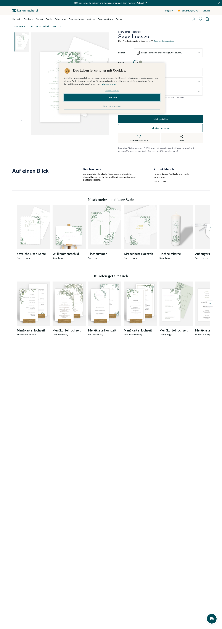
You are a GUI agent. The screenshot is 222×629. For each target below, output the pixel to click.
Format (121, 52)
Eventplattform (105, 19)
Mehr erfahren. (109, 84)
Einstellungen (112, 90)
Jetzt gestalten (160, 119)
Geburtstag (60, 19)
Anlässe (91, 19)
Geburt (39, 19)
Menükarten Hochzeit (40, 26)
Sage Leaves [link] (57, 26)
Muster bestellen (160, 128)
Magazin (169, 10)
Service (206, 10)
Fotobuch (28, 19)
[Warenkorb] (207, 19)
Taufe (49, 19)
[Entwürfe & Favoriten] (200, 19)
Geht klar (112, 97)
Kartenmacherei (21, 26)
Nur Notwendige (112, 106)
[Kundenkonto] (194, 19)
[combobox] (168, 53)
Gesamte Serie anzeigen (164, 41)
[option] (136, 62)
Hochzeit (16, 19)
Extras (119, 19)
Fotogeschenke (76, 19)
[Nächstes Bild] (21, 120)
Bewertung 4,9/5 (190, 10)
